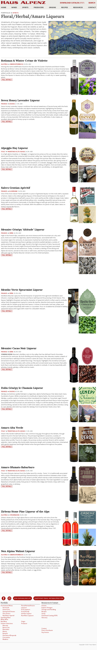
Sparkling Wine (6, 618)
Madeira (5, 639)
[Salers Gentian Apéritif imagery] (87, 222)
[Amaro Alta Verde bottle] (73, 444)
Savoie (12, 104)
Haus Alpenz (23, 4)
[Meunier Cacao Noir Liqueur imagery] (87, 382)
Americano (6, 609)
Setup (43, 614)
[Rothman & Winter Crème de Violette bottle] (74, 77)
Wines (14, 7)
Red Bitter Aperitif (8, 616)
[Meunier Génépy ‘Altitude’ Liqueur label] (87, 242)
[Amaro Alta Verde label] (87, 435)
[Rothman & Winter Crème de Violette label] (87, 68)
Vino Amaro (6, 614)
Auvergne (13, 191)
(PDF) (72, 3)
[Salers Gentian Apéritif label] (87, 196)
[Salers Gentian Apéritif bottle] (74, 204)
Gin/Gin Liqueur (26, 614)
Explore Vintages (47, 608)
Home (3, 7)
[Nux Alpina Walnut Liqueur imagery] (87, 585)
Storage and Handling (49, 609)
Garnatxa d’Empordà (9, 635)
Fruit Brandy (25, 611)
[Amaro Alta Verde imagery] (87, 461)
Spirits (25, 7)
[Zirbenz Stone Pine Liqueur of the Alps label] (87, 518)
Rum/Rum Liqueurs (27, 616)
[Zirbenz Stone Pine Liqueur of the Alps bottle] (70, 528)
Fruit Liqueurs (25, 609)
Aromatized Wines (7, 606)
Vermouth (6, 608)
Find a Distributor (47, 630)
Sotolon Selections (7, 623)
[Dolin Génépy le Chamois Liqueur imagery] (87, 421)
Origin (23, 621)
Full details (7, 80)
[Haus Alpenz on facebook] (3, 598)
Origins (52, 7)
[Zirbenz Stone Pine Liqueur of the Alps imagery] (87, 545)
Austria (4, 64)
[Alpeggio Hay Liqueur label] (87, 155)
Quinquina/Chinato (9, 611)
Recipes (64, 7)
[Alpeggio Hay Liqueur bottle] (73, 164)
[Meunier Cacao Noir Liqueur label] (87, 356)
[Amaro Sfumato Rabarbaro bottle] (73, 484)
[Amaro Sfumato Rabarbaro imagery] (87, 503)
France (4, 104)
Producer (24, 623)
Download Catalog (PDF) (49, 616)
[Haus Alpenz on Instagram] (9, 598)
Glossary (44, 618)
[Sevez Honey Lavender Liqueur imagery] (87, 138)
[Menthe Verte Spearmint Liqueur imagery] (87, 333)
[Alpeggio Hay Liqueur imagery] (87, 182)
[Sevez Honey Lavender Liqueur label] (87, 110)
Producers (39, 7)
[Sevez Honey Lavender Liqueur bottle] (73, 117)
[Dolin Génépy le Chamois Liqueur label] (87, 396)
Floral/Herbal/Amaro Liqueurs (28, 607)
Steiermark (14, 515)
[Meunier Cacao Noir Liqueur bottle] (73, 365)
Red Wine (4, 621)
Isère (11, 233)
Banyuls (5, 633)
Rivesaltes (6, 629)
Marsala (5, 625)
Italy (3, 151)
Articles (44, 606)
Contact (92, 7)
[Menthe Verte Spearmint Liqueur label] (87, 302)
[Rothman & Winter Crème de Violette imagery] (87, 94)
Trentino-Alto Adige (16, 151)
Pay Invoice (45, 632)
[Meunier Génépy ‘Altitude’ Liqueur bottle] (70, 246)
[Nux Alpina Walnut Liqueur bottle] (70, 568)
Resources (78, 7)
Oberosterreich (16, 64)
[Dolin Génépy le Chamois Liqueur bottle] (74, 404)
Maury (5, 631)
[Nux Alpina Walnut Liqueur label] (87, 559)
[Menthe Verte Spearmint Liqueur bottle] (73, 306)
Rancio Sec (6, 627)
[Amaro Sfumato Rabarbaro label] (87, 476)
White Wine (4, 619)
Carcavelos (6, 637)
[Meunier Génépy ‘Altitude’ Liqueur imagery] (87, 273)
